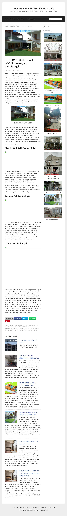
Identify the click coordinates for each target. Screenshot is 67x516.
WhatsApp (33, 318)
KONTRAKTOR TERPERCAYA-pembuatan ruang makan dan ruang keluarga (29, 473)
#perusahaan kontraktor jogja (26, 330)
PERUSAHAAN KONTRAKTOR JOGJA (33, 8)
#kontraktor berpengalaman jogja (17, 328)
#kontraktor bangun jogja (24, 327)
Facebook (18, 318)
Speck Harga (26, 507)
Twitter (25, 318)
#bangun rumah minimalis (18, 325)
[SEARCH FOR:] (55, 19)
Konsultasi (31, 19)
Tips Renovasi (13, 25)
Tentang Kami (34, 507)
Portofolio (21, 19)
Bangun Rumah (10, 19)
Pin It (8, 321)
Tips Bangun (43, 507)
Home (6, 25)
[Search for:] (52, 26)
